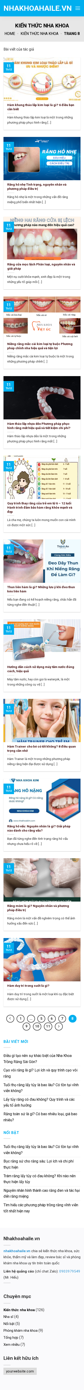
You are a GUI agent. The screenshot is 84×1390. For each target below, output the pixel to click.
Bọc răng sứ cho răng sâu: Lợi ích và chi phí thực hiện (39, 1164)
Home (9, 33)
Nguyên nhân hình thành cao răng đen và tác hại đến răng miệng (42, 1193)
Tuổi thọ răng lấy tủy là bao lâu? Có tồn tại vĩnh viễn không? (41, 1088)
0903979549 (69, 1271)
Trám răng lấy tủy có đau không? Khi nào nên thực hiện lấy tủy (40, 1179)
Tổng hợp (11, 1337)
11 (48, 1026)
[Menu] (77, 8)
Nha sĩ (8, 1317)
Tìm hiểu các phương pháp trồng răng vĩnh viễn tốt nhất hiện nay (41, 1208)
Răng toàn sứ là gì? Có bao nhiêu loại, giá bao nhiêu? (40, 1117)
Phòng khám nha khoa (21, 1330)
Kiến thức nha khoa (39, 33)
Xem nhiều (12, 1344)
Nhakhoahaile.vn (27, 8)
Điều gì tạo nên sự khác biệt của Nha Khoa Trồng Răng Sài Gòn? (38, 1058)
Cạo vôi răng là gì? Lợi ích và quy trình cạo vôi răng (40, 1073)
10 (37, 1026)
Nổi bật (9, 1324)
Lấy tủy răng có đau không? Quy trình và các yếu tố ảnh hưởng (39, 1102)
